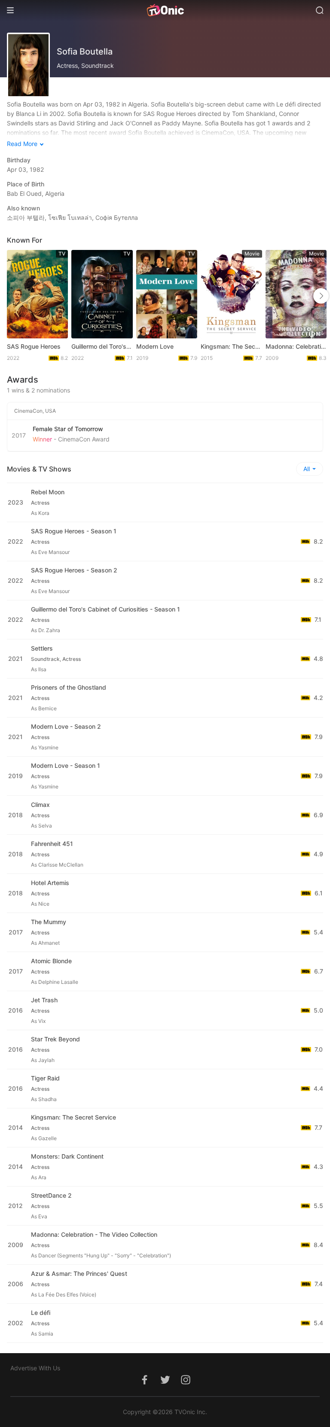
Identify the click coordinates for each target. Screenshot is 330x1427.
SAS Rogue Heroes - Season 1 (73, 531)
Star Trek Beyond (55, 1039)
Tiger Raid (45, 1078)
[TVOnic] (165, 10)
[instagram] (185, 1384)
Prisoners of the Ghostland (68, 687)
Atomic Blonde (51, 961)
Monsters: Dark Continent (67, 1156)
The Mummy (48, 921)
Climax (40, 804)
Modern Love (155, 346)
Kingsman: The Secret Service (231, 346)
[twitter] (165, 1384)
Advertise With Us (35, 1368)
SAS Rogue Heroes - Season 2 (74, 570)
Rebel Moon (47, 492)
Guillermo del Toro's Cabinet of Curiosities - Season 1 (105, 609)
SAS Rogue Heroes (34, 346)
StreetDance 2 (51, 1195)
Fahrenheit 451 (52, 843)
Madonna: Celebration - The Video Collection (296, 346)
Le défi (40, 1312)
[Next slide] (321, 296)
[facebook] (144, 1384)
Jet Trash (44, 1000)
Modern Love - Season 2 (66, 726)
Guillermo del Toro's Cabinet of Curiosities (101, 346)
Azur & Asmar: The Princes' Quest (79, 1273)
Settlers (42, 648)
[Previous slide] (16, 296)
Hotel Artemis (50, 882)
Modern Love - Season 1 (65, 765)
